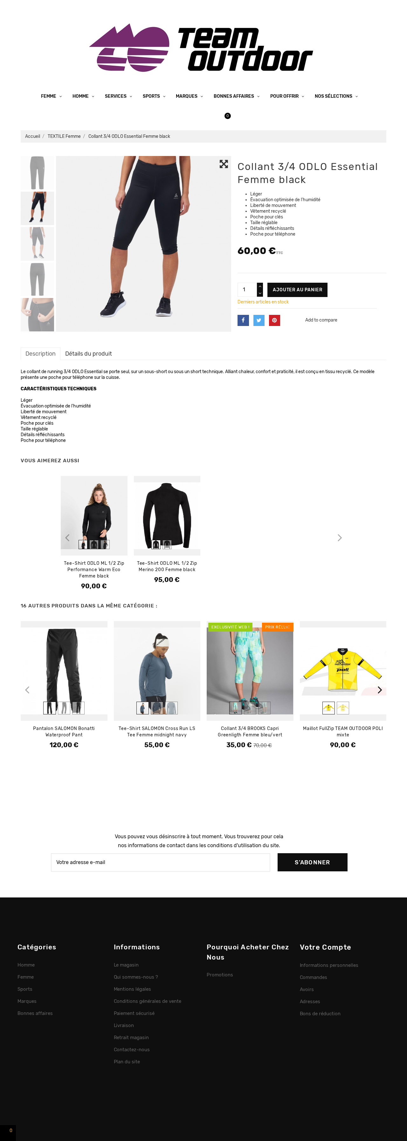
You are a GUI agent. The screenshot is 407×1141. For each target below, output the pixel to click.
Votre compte (326, 947)
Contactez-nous (132, 1049)
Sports (152, 96)
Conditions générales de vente (147, 1001)
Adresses (310, 1001)
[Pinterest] (274, 320)
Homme (81, 96)
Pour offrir (285, 96)
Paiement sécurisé (134, 1013)
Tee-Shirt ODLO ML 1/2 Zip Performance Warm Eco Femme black (94, 570)
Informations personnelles (329, 965)
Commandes (314, 977)
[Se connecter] (198, 115)
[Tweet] (259, 320)
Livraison (124, 1025)
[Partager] (243, 320)
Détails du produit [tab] (88, 353)
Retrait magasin (131, 1037)
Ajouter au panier (297, 290)
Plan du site (127, 1062)
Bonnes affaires (234, 96)
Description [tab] (40, 353)
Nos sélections (334, 96)
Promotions (220, 975)
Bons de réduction (320, 1014)
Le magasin (126, 965)
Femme (49, 96)
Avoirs (307, 989)
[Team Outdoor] (203, 47)
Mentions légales (132, 989)
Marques (187, 96)
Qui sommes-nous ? (136, 977)
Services (116, 96)
